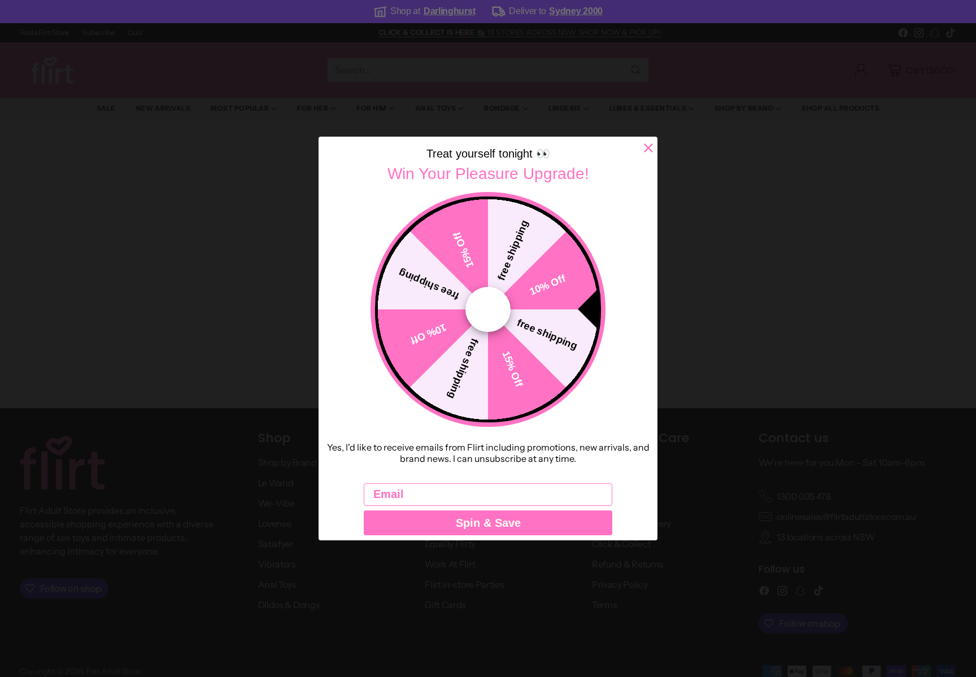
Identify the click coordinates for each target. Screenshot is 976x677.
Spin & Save (488, 523)
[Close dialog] (648, 148)
